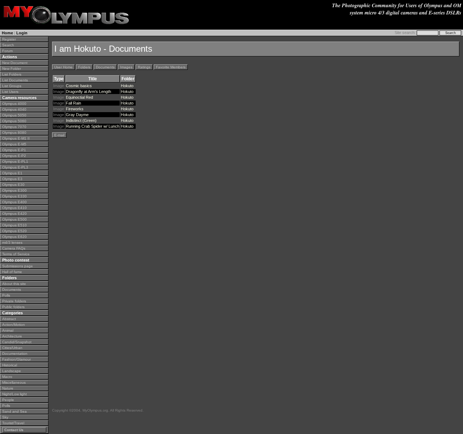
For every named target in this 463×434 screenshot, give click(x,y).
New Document (14, 63)
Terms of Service (16, 254)
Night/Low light (14, 394)
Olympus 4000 (14, 104)
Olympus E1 (12, 173)
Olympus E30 (13, 185)
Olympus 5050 (14, 115)
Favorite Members (171, 67)
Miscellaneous (14, 382)
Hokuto (127, 86)
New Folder (11, 69)
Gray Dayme (77, 114)
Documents (11, 290)
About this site (14, 284)
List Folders (11, 74)
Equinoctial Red (79, 97)
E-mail (59, 135)
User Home (63, 67)
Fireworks (75, 109)
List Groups (11, 86)
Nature (7, 388)
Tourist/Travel (13, 423)
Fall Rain (73, 103)
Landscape (11, 371)
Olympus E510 (14, 225)
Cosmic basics (79, 86)
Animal (7, 330)
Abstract (9, 319)
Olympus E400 (14, 202)
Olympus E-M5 (14, 144)
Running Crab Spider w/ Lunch (92, 126)
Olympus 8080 (14, 133)
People (8, 400)
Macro (7, 377)
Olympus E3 (12, 179)
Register (9, 39)
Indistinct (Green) (81, 120)
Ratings (144, 67)
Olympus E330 (14, 196)
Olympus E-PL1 (15, 161)
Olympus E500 (14, 219)
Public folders (13, 307)
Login (21, 33)
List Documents (15, 80)
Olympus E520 (14, 231)
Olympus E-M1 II (16, 138)
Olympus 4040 (14, 109)
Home (7, 33)
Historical (9, 365)
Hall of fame (12, 272)
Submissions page (17, 266)
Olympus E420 (14, 214)
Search (8, 45)
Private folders (14, 301)
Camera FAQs (13, 248)
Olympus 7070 (14, 127)
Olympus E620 (14, 237)
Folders (84, 67)
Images (126, 67)
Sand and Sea (14, 411)
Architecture (12, 336)
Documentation (14, 354)
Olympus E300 (14, 190)
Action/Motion (13, 325)
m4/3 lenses (12, 242)
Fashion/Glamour (16, 359)
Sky (5, 417)
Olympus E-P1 (14, 150)
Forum (7, 51)
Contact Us (14, 430)
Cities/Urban (12, 348)
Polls (6, 295)
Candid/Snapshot (16, 342)
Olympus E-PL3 (15, 167)
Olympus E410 (14, 208)
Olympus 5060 (14, 121)
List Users (10, 92)
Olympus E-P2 (14, 156)
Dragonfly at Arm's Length (88, 91)
